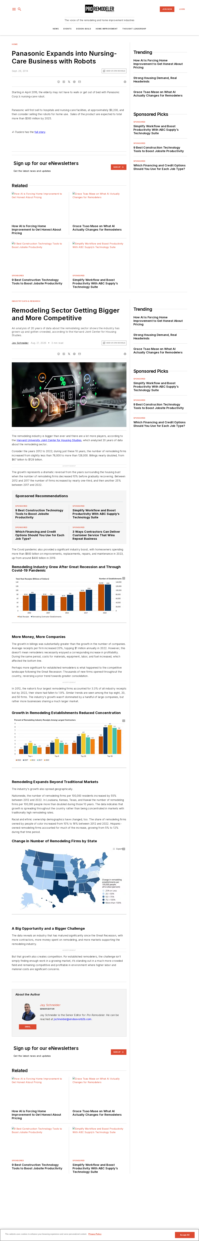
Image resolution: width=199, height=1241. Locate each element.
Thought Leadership (134, 29)
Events (67, 29)
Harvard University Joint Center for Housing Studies (49, 440)
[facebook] (58, 81)
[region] (99, 1235)
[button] (14, 9)
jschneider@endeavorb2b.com (72, 1019)
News (56, 29)
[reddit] (74, 81)
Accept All (184, 1235)
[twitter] (69, 81)
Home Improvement (107, 29)
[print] (125, 81)
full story (40, 132)
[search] (19, 9)
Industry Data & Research (26, 301)
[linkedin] (63, 81)
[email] (79, 81)
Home (14, 44)
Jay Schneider (20, 342)
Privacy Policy (94, 1234)
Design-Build (83, 29)
